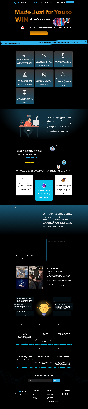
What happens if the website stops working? (24, 252)
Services (52, 2)
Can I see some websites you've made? (23, 240)
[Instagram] (65, 394)
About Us (40, 2)
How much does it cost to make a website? (24, 255)
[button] (29, 241)
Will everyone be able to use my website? (24, 249)
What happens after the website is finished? (24, 258)
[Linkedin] (68, 394)
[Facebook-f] (62, 394)
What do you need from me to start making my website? (27, 246)
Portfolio (46, 2)
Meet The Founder (61, 2)
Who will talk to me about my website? (23, 243)
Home (35, 2)
